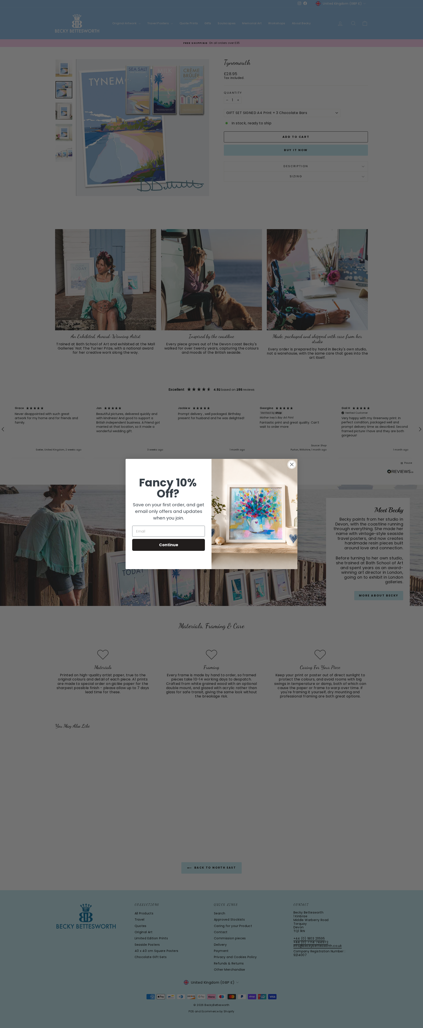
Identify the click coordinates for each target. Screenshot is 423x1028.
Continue (168, 545)
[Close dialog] (292, 464)
